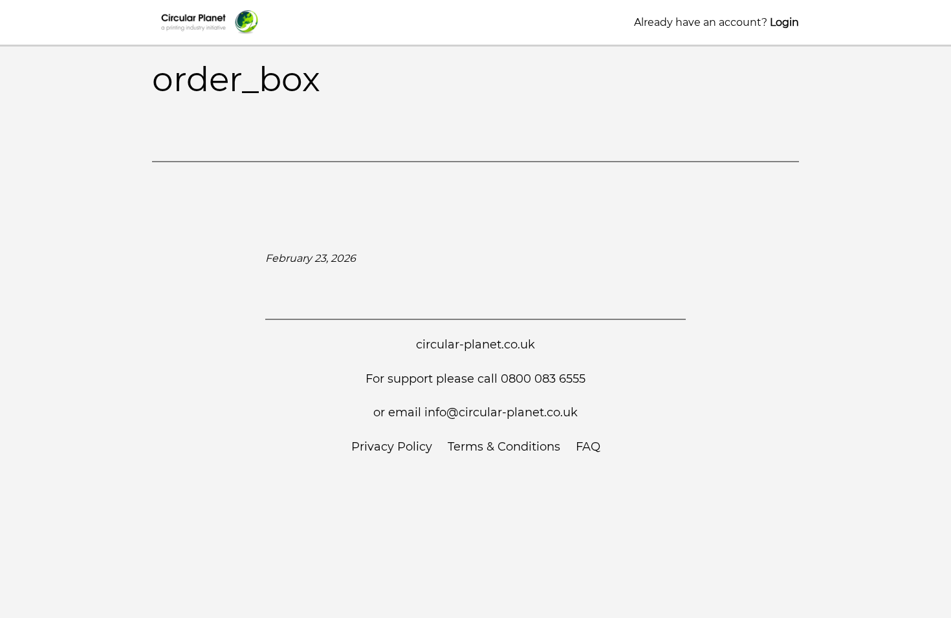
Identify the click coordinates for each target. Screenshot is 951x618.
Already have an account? (716, 22)
